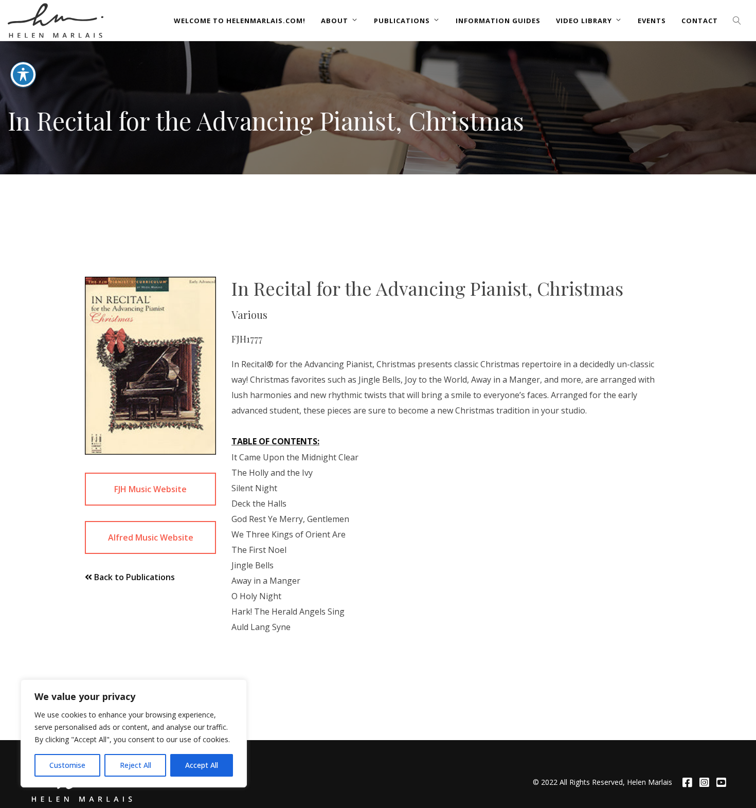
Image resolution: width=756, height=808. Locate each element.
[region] (134, 733)
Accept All (201, 765)
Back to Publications (133, 577)
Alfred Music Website (150, 537)
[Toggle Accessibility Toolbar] (23, 74)
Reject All (135, 765)
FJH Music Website (150, 489)
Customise (67, 765)
